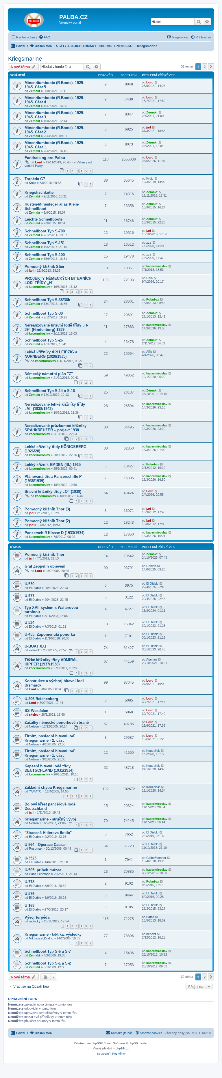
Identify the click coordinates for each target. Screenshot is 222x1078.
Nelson (34, 726)
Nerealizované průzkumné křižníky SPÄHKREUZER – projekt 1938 (55, 428)
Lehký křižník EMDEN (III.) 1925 (53, 464)
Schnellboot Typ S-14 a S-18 (50, 391)
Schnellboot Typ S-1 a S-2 (48, 963)
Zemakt (34, 91)
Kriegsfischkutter (40, 192)
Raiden (151, 566)
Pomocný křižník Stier (44, 266)
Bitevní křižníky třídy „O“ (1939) (53, 491)
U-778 (29, 882)
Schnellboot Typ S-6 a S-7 (48, 951)
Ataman (151, 659)
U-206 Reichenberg (41, 699)
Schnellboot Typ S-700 (45, 231)
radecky (34, 921)
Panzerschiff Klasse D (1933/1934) (54, 533)
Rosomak (35, 848)
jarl (148, 127)
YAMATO (35, 791)
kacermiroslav (156, 266)
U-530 (29, 584)
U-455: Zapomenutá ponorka (50, 634)
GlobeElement (156, 857)
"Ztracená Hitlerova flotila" (48, 833)
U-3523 (30, 858)
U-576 (29, 894)
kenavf (151, 934)
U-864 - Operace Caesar (45, 844)
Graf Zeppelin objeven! (45, 566)
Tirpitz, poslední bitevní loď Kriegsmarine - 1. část (50, 753)
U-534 (29, 622)
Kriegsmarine (25, 58)
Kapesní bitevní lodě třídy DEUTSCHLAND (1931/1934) (49, 768)
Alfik (149, 351)
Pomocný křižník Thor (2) (47, 521)
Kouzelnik (153, 750)
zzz (148, 242)
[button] (211, 66)
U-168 (29, 905)
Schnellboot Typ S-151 (45, 243)
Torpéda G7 (35, 179)
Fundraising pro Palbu (45, 158)
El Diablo (35, 588)
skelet (33, 714)
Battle (150, 917)
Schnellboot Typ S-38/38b (47, 300)
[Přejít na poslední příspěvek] (156, 82)
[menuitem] (44, 37)
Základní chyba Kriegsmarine (51, 787)
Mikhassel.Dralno (41, 938)
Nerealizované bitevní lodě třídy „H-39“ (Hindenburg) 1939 (56, 327)
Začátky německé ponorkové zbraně (57, 722)
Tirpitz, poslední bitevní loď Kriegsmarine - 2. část (50, 738)
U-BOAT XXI (35, 646)
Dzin (149, 278)
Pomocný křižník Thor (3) (47, 509)
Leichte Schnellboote (43, 219)
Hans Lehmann (39, 874)
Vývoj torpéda (37, 917)
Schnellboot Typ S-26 (44, 340)
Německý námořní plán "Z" (49, 374)
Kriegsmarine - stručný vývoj (50, 819)
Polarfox (152, 299)
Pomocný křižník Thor (44, 554)
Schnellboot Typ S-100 (45, 255)
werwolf (34, 650)
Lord (149, 82)
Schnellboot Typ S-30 (44, 313)
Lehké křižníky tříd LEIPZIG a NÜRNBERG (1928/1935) (51, 354)
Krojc (32, 182)
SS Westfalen (36, 710)
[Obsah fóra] (34, 19)
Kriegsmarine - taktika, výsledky (53, 934)
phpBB (96, 1043)
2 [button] (205, 66)
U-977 (29, 596)
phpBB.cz (122, 1048)
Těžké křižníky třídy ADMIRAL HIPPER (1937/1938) (51, 662)
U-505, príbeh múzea (43, 870)
